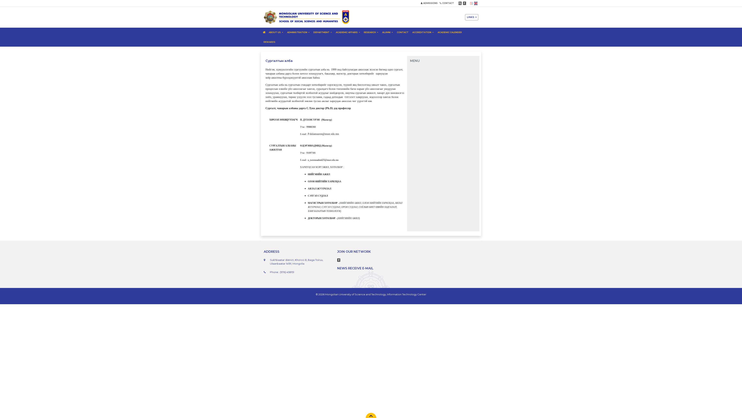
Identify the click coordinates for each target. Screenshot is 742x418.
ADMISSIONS (430, 3)
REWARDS (269, 42)
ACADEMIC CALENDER (450, 32)
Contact (402, 32)
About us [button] (275, 32)
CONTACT (448, 3)
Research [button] (370, 32)
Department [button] (321, 32)
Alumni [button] (386, 32)
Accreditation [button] (422, 32)
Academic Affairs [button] (347, 32)
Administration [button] (297, 32)
